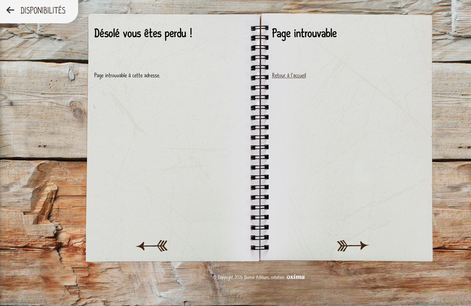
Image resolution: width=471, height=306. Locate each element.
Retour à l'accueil (289, 75)
